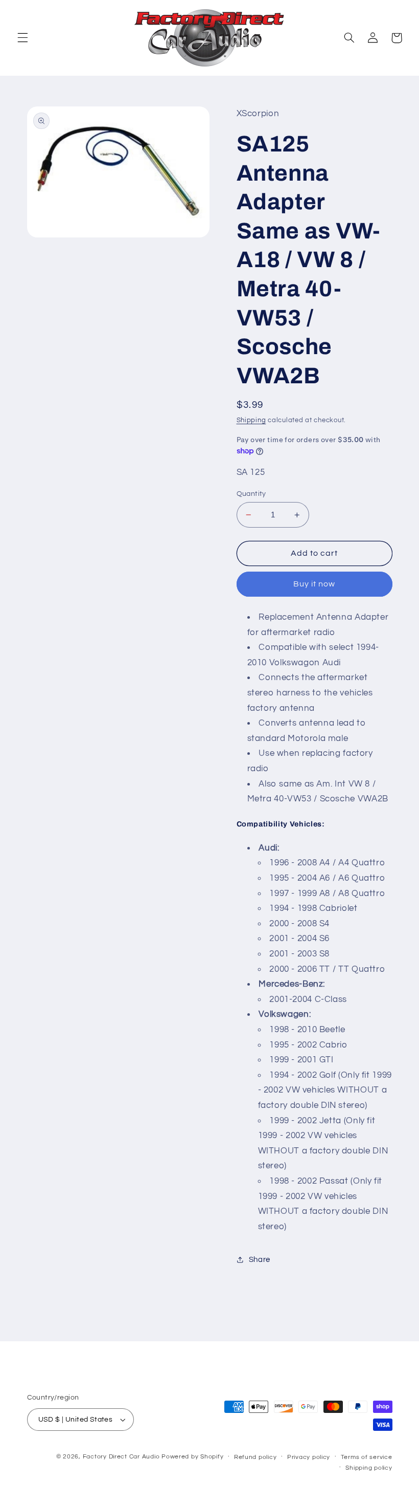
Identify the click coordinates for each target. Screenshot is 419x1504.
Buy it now (314, 584)
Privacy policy (308, 1457)
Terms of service (366, 1457)
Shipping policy (368, 1468)
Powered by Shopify (192, 1456)
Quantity (251, 493)
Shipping (251, 420)
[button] (22, 38)
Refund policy (255, 1457)
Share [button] (259, 1259)
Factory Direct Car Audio (121, 1456)
